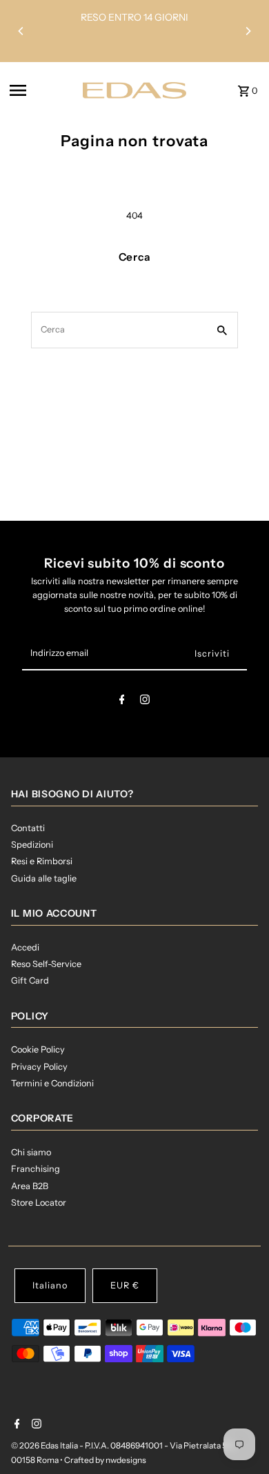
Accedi (25, 947)
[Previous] (21, 31)
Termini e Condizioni (52, 1083)
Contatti (28, 828)
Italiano (50, 1285)
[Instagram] (145, 702)
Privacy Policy (39, 1067)
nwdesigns (126, 1460)
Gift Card (30, 980)
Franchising (35, 1169)
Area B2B (29, 1186)
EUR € (124, 1285)
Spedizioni (32, 844)
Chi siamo (31, 1152)
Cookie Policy (38, 1049)
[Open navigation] (42, 90)
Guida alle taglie (44, 878)
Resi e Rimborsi (41, 861)
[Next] (247, 31)
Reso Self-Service (46, 964)
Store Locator (38, 1202)
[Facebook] (122, 702)
